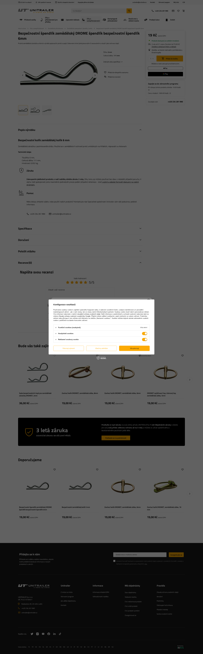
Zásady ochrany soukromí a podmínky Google (74, 316)
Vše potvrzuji (134, 348)
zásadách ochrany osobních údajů (88, 314)
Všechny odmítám (101, 348)
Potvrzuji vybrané (69, 348)
